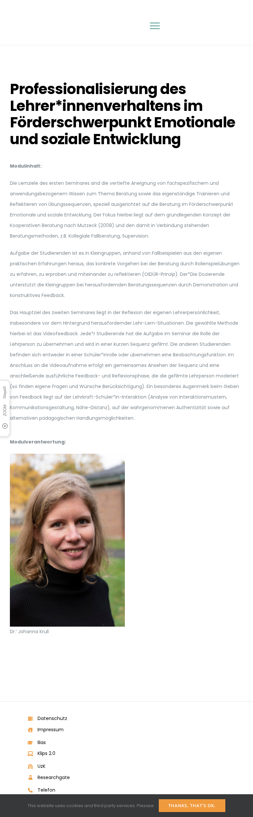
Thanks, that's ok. (192, 805)
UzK (41, 766)
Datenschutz (52, 718)
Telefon (46, 790)
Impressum (51, 729)
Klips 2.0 (46, 753)
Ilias (42, 742)
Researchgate (54, 777)
